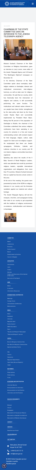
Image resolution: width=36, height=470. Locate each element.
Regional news (11, 321)
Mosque (9, 405)
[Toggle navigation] (33, 3)
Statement (10, 316)
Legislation (10, 261)
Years (8, 329)
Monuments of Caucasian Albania (16, 412)
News (8, 313)
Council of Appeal (12, 257)
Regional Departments (13, 359)
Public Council (11, 249)
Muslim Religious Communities (16, 341)
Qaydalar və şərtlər (12, 461)
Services (9, 426)
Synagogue (10, 410)
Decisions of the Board (13, 278)
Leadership (10, 244)
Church (9, 407)
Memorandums (11, 306)
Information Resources (13, 291)
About (9, 241)
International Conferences (14, 303)
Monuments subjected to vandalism (17, 415)
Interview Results (12, 385)
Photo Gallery (11, 372)
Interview (9, 318)
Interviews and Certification (15, 381)
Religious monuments (13, 399)
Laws (8, 267)
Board (9, 251)
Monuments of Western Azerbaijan (16, 418)
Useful (9, 338)
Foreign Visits (11, 301)
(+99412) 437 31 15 (17, 450)
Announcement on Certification (15, 390)
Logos (9, 364)
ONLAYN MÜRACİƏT (12, 434)
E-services (10, 288)
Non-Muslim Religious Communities (17, 344)
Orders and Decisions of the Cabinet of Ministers (17, 275)
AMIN (8, 282)
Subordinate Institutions (14, 254)
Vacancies (10, 357)
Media (9, 310)
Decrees (9, 272)
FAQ (8, 352)
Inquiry (9, 354)
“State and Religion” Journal (15, 334)
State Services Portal (13, 430)
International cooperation (15, 294)
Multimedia (10, 368)
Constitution (10, 264)
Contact (9, 422)
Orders (9, 269)
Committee (10, 238)
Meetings (9, 298)
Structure (9, 246)
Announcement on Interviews (15, 387)
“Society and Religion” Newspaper (16, 331)
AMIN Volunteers (12, 326)
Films (9, 377)
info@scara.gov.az (16, 454)
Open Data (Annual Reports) (15, 362)
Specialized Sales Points (14, 347)
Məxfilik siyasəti (11, 463)
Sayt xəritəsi (11, 439)
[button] (4, 466)
